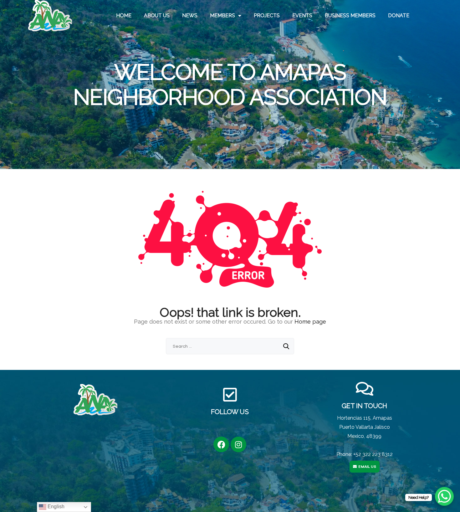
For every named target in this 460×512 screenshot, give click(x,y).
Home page (310, 321)
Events (302, 15)
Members (222, 15)
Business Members (350, 15)
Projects (267, 15)
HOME (123, 15)
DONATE (398, 15)
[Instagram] (238, 444)
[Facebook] (221, 444)
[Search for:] (230, 346)
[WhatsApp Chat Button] (444, 496)
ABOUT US (157, 15)
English (55, 506)
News (189, 15)
